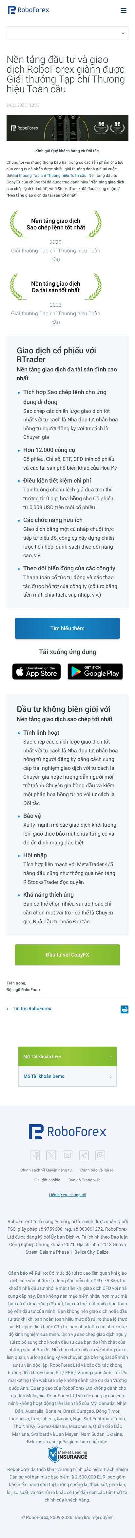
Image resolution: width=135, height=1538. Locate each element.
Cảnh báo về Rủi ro (97, 1170)
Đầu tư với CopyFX (67, 955)
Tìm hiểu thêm (67, 628)
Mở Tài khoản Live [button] (42, 1056)
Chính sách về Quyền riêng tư (46, 1170)
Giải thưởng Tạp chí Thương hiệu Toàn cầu (49, 175)
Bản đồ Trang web (84, 1180)
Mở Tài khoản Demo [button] (44, 1076)
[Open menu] (123, 10)
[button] (28, 10)
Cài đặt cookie (47, 1180)
